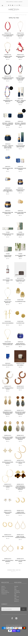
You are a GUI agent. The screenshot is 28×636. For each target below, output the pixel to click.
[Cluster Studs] (20, 314)
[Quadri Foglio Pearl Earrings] (8, 452)
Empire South (18, 625)
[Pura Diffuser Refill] (8, 356)
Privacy (3, 589)
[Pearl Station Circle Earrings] (8, 550)
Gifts (15, 593)
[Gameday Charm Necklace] (8, 48)
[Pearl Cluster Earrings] (8, 502)
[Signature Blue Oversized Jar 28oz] (20, 335)
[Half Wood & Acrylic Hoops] (8, 378)
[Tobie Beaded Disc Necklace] (8, 92)
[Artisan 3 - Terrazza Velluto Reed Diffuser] (20, 92)
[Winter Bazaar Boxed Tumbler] (20, 159)
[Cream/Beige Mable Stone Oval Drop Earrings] (8, 401)
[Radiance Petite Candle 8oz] (20, 181)
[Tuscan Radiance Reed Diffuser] (20, 137)
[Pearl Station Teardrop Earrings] (20, 526)
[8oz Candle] (20, 356)
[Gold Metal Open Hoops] (20, 452)
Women (16, 586)
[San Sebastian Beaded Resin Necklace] (8, 69)
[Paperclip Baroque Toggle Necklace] (8, 335)
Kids (15, 595)
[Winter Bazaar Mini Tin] (8, 157)
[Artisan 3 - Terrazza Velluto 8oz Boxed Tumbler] (8, 114)
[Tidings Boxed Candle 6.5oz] (8, 247)
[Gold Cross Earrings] (8, 314)
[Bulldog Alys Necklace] (8, 293)
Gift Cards (16, 596)
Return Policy (4, 590)
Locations (16, 599)
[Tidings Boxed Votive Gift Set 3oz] (8, 225)
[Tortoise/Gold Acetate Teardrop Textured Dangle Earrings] (20, 476)
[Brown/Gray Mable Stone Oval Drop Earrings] (20, 402)
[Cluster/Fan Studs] (20, 293)
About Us (3, 587)
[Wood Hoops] (20, 378)
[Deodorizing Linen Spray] (8, 268)
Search (3, 586)
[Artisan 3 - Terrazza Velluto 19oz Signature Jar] (8, 137)
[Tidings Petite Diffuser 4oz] (20, 225)
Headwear (16, 590)
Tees (15, 589)
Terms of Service (5, 592)
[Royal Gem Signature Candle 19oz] (20, 201)
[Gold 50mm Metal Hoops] (8, 476)
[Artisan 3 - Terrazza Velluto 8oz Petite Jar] (20, 114)
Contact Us (4, 593)
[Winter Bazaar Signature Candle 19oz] (8, 178)
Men (15, 587)
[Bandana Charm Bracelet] (20, 48)
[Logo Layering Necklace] (20, 26)
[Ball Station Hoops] (8, 526)
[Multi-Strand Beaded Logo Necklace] (8, 26)
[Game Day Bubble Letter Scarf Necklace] (20, 69)
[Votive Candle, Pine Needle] (20, 247)
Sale (15, 598)
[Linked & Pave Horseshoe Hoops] (20, 502)
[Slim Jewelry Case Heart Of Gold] (20, 269)
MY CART (17, 5)
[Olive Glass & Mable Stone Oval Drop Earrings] (8, 427)
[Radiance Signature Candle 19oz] (8, 204)
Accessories (17, 592)
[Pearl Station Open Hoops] (20, 550)
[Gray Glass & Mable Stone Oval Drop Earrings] (20, 427)
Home (16, 14)
